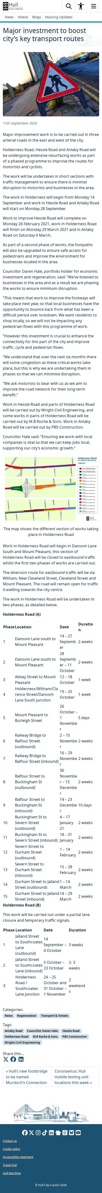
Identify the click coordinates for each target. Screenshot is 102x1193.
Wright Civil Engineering (22, 1042)
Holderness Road (16, 1037)
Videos (23, 17)
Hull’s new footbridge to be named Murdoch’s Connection (26, 1077)
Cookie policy (11, 1149)
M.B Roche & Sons (45, 1037)
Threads (65, 1133)
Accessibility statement (18, 1157)
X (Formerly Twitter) (31, 1133)
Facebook (25, 1133)
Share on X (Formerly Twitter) (6, 1059)
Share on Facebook (13, 1059)
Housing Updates (59, 17)
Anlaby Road (14, 1031)
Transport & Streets (54, 1016)
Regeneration (26, 1016)
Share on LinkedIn (21, 1059)
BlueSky (71, 1133)
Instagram (38, 1133)
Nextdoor (58, 1133)
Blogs (36, 17)
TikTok (45, 1133)
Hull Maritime (12, 1173)
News (9, 17)
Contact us (10, 1141)
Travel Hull (10, 1165)
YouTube (78, 1133)
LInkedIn (51, 1133)
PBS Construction (74, 1037)
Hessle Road (71, 1031)
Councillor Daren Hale (42, 1031)
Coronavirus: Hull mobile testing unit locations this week (72, 1077)
